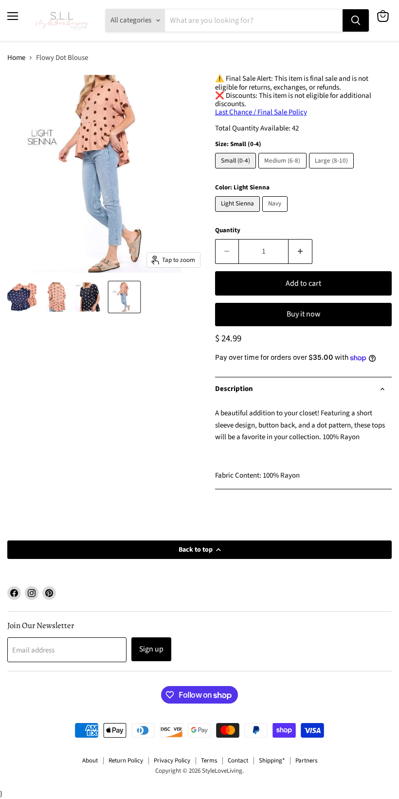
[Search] (356, 20)
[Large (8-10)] (333, 171)
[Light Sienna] (239, 214)
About (90, 760)
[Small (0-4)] (237, 171)
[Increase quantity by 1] (300, 251)
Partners (306, 760)
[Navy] (276, 214)
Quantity (227, 230)
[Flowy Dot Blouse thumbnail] (21, 297)
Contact (238, 760)
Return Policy (126, 760)
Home (16, 58)
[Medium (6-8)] (283, 171)
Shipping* (272, 760)
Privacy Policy (172, 760)
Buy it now (303, 314)
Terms (209, 760)
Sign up (151, 649)
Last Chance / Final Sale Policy (261, 112)
